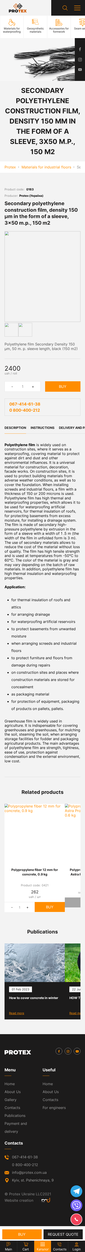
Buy (62, 386)
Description (15, 428)
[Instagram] (68, 1051)
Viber (76, 1205)
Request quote (63, 1234)
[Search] (65, 7)
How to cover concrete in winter (33, 998)
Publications (15, 1115)
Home (10, 1084)
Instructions (42, 428)
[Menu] (77, 8)
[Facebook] (59, 1051)
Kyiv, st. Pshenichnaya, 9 (33, 1180)
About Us (13, 1091)
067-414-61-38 (24, 404)
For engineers (54, 1107)
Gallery (11, 1099)
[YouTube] (77, 1051)
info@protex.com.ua (29, 1172)
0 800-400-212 (24, 410)
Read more (16, 1013)
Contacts (12, 1107)
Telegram (76, 1191)
